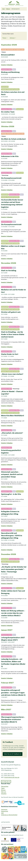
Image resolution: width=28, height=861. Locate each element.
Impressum (4, 809)
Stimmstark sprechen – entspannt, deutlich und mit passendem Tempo (12, 474)
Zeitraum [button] (12, 38)
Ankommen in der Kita (9, 156)
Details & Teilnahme (6, 65)
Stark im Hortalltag (8, 270)
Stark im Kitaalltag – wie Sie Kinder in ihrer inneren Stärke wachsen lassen (12, 334)
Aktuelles (3, 793)
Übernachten (4, 786)
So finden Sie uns (6, 781)
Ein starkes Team (7, 112)
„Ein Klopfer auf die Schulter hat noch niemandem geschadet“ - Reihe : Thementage (13, 569)
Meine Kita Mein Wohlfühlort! (12, 416)
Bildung (3, 790)
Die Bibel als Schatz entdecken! (13, 139)
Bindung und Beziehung (10, 72)
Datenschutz (4, 811)
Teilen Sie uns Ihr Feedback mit (12, 754)
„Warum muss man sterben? (12, 374)
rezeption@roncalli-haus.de (11, 777)
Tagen (3, 788)
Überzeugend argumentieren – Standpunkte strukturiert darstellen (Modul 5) (13, 719)
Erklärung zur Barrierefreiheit (9, 815)
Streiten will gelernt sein (11, 312)
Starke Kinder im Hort (9, 354)
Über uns (3, 792)
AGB (2, 813)
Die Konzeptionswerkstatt (11, 178)
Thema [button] (4, 38)
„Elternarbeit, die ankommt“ (12, 433)
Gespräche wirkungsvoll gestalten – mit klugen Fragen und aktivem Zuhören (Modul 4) (13, 692)
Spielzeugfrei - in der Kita (11, 494)
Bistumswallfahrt (8, 55)
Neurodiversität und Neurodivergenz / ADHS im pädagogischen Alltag (11, 535)
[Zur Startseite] (14, 3)
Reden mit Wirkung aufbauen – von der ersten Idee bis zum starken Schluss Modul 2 (13, 613)
